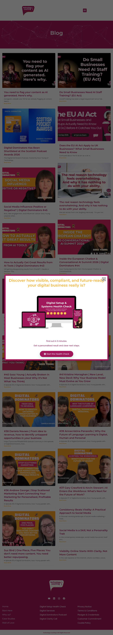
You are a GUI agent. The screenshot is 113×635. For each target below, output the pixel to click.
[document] (56, 317)
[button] (104, 279)
